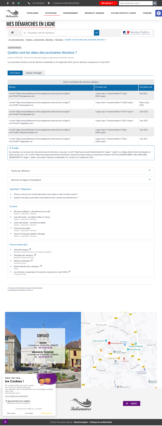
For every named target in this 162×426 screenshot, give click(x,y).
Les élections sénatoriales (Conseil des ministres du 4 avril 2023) (41, 272)
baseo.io (30, 290)
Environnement (70, 13)
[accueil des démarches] (12, 32)
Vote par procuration (22, 228)
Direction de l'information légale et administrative (26, 288)
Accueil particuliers (16, 40)
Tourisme (147, 13)
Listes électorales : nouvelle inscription (30, 223)
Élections (59, 40)
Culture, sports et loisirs (123, 13)
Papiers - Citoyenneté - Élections (40, 40)
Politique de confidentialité (101, 422)
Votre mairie (32, 13)
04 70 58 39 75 (45, 357)
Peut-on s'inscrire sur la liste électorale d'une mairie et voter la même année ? (46, 194)
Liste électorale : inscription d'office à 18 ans (32, 217)
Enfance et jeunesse (94, 13)
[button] (158, 13)
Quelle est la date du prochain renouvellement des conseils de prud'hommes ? (46, 198)
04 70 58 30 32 (45, 348)
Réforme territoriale (22, 261)
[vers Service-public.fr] (137, 33)
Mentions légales (81, 422)
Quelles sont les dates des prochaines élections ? (85, 40)
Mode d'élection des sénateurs (27, 266)
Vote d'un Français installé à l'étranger (29, 234)
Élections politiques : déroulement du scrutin (32, 211)
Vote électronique (21, 250)
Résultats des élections (24, 255)
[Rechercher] (155, 3)
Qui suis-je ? (107, 3)
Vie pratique (51, 13)
